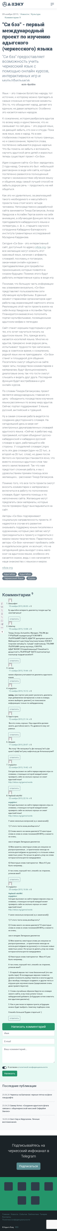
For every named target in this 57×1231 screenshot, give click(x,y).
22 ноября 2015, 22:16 (18, 798)
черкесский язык (13, 578)
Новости (24, 14)
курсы (31, 578)
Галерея (43, 1214)
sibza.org (40, 247)
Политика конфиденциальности (16, 1220)
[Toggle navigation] (52, 4)
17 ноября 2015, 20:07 (18, 745)
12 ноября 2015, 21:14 (18, 719)
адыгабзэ (9, 574)
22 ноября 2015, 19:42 (18, 767)
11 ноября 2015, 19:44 (18, 671)
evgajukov (12, 802)
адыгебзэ (25, 574)
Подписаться (28, 1166)
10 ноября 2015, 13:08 (18, 629)
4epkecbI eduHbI (15, 893)
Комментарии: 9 (13, 17)
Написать (9, 1073)
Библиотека (33, 1214)
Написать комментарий (28, 1026)
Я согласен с (28, 1067)
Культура (35, 14)
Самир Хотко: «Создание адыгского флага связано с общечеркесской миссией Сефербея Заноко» (25, 1108)
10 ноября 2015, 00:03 (18, 606)
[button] (47, 4)
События (23, 1214)
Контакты (6, 1217)
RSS (16, 1227)
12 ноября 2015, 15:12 (18, 691)
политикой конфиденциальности (33, 1067)
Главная (6, 1214)
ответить (14, 619)
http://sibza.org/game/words (20, 782)
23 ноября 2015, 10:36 (18, 889)
